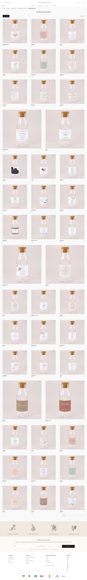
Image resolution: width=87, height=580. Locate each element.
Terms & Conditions (29, 560)
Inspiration (33, 480)
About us (27, 558)
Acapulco (33, 44)
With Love (5, 480)
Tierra (32, 179)
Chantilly (33, 104)
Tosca (61, 44)
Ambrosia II (62, 345)
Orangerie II (5, 375)
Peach (61, 450)
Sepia (4, 420)
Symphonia (5, 240)
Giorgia (61, 480)
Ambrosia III (33, 375)
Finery (4, 345)
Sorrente (61, 104)
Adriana (32, 511)
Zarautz (4, 179)
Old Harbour (33, 210)
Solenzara (62, 74)
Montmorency (5, 149)
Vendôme (62, 210)
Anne (47, 149)
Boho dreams (33, 345)
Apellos (61, 315)
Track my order (11, 558)
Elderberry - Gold (34, 315)
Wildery (61, 511)
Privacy (27, 562)
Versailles (5, 210)
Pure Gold (62, 240)
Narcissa (61, 179)
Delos (32, 450)
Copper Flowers (6, 44)
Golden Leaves (34, 240)
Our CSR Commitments (30, 557)
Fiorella (4, 450)
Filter (6, 16)
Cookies (27, 563)
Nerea (61, 375)
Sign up (68, 546)
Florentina (33, 74)
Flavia (4, 511)
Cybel (4, 315)
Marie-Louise (48, 420)
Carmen (4, 74)
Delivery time (10, 557)
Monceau (4, 104)
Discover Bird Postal (50, 565)
